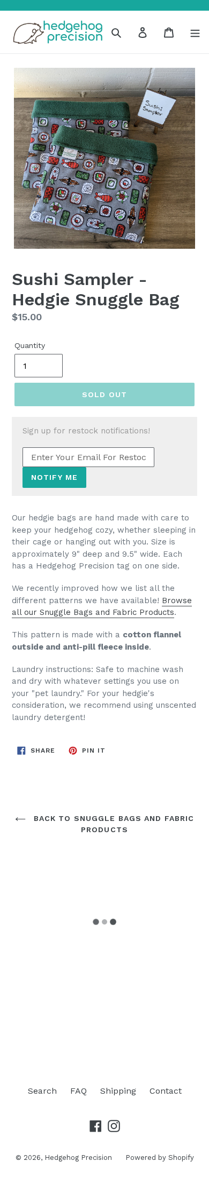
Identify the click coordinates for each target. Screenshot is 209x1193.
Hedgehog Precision (78, 1158)
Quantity (29, 345)
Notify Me (54, 477)
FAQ (78, 1091)
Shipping (118, 1091)
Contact (166, 1091)
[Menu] (195, 32)
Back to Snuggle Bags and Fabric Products (113, 824)
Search (42, 1091)
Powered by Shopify (159, 1158)
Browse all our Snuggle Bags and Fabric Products (102, 607)
